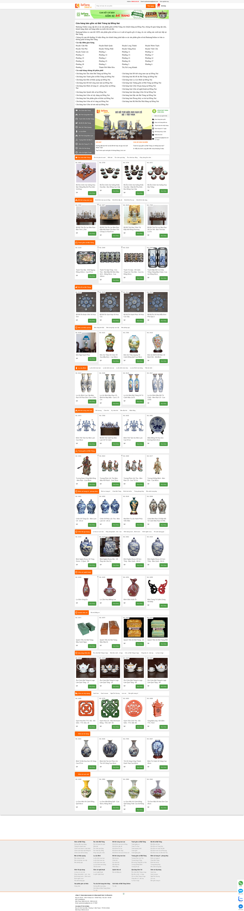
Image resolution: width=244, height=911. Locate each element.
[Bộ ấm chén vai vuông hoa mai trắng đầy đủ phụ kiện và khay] (86, 172)
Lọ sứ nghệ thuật (98, 872)
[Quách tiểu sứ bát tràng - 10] (134, 627)
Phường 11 (126, 52)
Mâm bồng (132, 410)
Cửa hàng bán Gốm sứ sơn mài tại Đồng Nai (92, 104)
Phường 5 (125, 64)
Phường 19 (80, 58)
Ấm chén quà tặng (120, 157)
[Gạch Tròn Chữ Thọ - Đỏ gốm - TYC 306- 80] (134, 708)
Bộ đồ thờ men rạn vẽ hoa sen (120, 852)
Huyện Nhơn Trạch (152, 46)
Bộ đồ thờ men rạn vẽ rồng (102, 200)
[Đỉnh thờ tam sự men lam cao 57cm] (134, 425)
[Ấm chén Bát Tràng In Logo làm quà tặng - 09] (134, 668)
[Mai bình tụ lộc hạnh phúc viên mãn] (134, 506)
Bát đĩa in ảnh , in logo (116, 653)
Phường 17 (149, 55)
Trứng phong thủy (139, 491)
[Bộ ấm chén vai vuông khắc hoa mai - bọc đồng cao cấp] (110, 172)
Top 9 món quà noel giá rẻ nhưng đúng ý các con (111, 150)
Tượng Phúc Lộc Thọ (137, 858)
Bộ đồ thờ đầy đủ (117, 200)
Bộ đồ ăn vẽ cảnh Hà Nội (157, 848)
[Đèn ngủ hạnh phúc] (86, 342)
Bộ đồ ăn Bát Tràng (84, 287)
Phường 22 (149, 58)
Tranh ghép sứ (136, 844)
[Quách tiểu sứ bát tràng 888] (157, 627)
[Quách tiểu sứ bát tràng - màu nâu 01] (110, 627)
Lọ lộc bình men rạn (108, 368)
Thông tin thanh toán (80, 846)
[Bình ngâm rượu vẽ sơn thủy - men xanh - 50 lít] (157, 547)
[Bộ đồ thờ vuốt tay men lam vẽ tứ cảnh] (110, 425)
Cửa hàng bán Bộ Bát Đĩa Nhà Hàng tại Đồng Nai (140, 101)
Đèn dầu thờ (123, 410)
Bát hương (99, 410)
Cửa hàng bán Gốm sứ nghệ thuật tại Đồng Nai (139, 89)
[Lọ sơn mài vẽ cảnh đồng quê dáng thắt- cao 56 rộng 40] (134, 789)
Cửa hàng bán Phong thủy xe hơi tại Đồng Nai (139, 98)
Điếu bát (110, 157)
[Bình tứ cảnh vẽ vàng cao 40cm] (157, 749)
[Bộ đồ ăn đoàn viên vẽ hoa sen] (86, 302)
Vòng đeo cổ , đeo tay (147, 653)
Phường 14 (103, 55)
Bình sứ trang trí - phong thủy (88, 491)
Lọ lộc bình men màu (122, 368)
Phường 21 (126, 58)
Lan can (124, 693)
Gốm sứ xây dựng (84, 693)
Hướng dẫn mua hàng (80, 844)
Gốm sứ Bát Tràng (79, 842)
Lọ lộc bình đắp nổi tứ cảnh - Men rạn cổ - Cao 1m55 (156, 397)
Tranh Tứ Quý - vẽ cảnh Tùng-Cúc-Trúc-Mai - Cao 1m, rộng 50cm (134, 272)
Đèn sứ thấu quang (84, 327)
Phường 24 (80, 61)
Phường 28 (80, 64)
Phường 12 (149, 52)
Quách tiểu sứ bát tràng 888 (157, 640)
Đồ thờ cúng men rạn (85, 200)
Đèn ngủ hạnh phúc (83, 355)
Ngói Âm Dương (115, 693)
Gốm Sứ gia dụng (84, 531)
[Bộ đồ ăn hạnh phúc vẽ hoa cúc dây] (134, 302)
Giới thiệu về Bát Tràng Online (101, 888)
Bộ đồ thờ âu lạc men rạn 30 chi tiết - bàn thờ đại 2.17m (157, 229)
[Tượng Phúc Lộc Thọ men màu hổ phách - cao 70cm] (110, 466)
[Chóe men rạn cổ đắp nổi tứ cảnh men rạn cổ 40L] (157, 506)
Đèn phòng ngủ (125, 327)
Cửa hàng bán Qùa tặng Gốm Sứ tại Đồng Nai (139, 92)
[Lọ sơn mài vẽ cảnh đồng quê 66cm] (86, 789)
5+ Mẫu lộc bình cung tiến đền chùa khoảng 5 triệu (148, 148)
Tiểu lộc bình (148, 368)
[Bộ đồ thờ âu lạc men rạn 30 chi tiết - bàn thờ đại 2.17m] (157, 215)
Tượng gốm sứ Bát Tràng (86, 451)
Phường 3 (102, 64)
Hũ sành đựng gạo (159, 531)
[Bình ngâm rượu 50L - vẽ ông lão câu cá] (110, 547)
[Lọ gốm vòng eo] (86, 587)
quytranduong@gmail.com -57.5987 (88, 903)
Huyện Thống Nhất (106, 49)
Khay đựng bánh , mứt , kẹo (114, 531)
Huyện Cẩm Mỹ (82, 46)
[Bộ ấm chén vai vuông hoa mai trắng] (157, 172)
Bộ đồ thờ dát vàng (141, 200)
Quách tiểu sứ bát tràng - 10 (134, 640)
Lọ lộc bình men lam (95, 368)
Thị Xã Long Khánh (129, 67)
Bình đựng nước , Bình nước (132, 531)
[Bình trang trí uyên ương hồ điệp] (157, 587)
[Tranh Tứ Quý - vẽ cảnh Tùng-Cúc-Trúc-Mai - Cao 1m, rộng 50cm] (134, 257)
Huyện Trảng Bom (129, 49)
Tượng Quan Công (137, 860)
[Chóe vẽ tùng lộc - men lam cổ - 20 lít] (86, 506)
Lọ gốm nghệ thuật (98, 874)
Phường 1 (102, 52)
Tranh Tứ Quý (135, 846)
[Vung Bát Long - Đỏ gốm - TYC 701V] (157, 708)
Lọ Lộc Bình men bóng (136, 368)
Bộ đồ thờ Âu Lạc (129, 200)
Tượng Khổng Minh (137, 864)
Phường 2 (102, 58)
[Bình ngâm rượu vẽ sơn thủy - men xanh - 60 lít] (134, 547)
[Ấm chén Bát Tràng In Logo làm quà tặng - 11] (86, 668)
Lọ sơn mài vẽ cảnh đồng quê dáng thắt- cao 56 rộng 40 (134, 804)
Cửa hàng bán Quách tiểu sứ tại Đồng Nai (91, 92)
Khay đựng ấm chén (145, 157)
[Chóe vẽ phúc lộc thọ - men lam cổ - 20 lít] (110, 506)
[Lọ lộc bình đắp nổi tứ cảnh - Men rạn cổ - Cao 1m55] (157, 383)
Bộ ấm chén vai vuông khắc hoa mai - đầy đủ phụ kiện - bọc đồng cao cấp (134, 187)
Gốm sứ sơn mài (83, 774)
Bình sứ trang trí (105, 491)
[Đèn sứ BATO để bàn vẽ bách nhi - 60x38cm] (157, 342)
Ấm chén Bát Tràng (84, 157)
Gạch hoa (96, 693)
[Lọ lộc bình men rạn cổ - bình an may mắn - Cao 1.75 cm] (110, 383)
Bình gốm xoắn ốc (130, 599)
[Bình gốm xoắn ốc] (134, 587)
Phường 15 (126, 55)
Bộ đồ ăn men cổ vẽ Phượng (159, 850)
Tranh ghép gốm (136, 852)
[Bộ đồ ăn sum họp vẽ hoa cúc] (110, 302)
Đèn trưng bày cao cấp (112, 327)
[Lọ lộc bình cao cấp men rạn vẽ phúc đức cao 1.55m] (86, 383)
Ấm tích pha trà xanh (100, 157)
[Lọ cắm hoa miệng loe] (110, 587)
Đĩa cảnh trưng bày (151, 491)
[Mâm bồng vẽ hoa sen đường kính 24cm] (157, 425)
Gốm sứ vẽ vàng (83, 734)
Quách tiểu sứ (82, 612)
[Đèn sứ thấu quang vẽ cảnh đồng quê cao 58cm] (134, 342)
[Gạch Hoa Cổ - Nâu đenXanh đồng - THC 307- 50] (110, 708)
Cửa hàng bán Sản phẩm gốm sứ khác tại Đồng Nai (95, 98)
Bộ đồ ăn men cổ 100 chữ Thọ (159, 852)
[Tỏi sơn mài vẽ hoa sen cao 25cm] (157, 789)
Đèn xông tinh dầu (99, 327)
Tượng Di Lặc (135, 866)
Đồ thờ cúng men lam (85, 410)
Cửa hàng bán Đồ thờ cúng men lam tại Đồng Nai (94, 83)
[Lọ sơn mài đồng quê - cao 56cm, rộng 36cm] (110, 789)
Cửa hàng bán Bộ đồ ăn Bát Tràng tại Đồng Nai (139, 77)
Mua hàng (92, 193)
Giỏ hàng (163, 6)
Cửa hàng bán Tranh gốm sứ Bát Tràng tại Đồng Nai (95, 77)
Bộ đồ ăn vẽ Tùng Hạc (157, 846)
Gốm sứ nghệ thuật (84, 572)
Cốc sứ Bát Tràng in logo (132, 653)
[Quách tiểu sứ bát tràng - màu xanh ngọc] (86, 627)
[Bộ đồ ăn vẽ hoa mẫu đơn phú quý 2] (157, 302)
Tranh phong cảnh (136, 848)
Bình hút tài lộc (127, 491)
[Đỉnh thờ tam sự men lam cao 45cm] (86, 425)
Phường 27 (149, 61)
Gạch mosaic (104, 693)
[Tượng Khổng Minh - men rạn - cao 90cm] (157, 466)
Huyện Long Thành (129, 46)
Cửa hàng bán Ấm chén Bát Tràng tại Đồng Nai (93, 74)
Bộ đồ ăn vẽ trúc (155, 844)
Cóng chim (77, 886)
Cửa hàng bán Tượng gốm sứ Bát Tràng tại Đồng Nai (141, 83)
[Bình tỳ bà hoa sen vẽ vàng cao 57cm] (86, 749)
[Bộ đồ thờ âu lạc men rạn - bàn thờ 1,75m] (86, 215)
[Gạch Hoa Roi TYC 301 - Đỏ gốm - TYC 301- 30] (86, 708)
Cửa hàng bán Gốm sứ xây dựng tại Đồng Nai (93, 95)
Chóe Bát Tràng (116, 491)
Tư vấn (95, 890)
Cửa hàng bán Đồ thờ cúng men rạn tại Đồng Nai (140, 74)
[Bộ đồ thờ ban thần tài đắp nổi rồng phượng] (134, 215)
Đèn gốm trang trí (133, 693)
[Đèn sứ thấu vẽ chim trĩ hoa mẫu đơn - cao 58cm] (110, 342)
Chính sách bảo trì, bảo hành (82, 848)
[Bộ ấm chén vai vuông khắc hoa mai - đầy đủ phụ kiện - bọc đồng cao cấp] (134, 172)
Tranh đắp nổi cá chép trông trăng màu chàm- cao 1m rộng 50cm (157, 272)
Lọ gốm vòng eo (82, 599)
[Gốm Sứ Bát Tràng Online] (84, 6)
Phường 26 (126, 61)
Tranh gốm (134, 850)
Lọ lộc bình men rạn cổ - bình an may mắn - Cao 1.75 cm (109, 397)
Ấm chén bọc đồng (132, 157)
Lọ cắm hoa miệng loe (108, 599)
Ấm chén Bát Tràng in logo (100, 653)
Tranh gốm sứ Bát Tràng (86, 242)
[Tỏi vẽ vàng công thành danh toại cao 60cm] (134, 749)
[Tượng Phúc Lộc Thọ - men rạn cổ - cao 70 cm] (134, 466)
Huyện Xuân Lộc (82, 52)
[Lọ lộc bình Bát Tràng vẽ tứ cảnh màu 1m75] (134, 383)
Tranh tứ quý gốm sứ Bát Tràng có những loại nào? (148, 145)
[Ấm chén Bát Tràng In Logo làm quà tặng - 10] (110, 668)
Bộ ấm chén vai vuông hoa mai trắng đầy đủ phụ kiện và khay (85, 187)
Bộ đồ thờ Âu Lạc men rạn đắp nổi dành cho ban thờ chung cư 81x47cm (109, 229)
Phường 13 (80, 55)
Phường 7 (79, 67)
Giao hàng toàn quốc (160, 119)
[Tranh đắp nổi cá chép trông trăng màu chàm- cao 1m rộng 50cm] (157, 257)
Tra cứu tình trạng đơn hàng (101, 883)
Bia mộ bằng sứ (95, 612)
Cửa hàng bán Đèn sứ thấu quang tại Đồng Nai (93, 80)
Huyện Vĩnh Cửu (151, 49)
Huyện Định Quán (106, 46)
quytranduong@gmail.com (151, 1)
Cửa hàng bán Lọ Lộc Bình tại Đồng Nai (137, 80)
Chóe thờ (106, 410)
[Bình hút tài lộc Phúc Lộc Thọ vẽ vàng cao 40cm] (110, 749)
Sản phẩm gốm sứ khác (81, 883)
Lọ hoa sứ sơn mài (98, 531)
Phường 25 (103, 61)
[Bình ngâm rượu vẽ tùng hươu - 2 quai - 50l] (86, 547)
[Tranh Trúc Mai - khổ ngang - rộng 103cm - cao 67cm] (86, 257)
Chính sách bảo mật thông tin (82, 850)
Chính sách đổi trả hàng (80, 852)
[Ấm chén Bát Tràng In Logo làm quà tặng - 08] (157, 668)
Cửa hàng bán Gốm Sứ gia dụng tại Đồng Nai (139, 86)
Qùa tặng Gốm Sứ (84, 653)
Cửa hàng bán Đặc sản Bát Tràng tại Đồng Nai (139, 95)
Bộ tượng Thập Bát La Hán (139, 862)
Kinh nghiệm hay (164, 1)
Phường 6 (148, 64)
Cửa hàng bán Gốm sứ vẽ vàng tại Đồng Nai (92, 101)
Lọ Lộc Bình (82, 368)
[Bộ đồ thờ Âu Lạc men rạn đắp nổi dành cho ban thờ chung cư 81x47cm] (110, 215)
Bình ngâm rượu (147, 531)
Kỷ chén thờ (114, 410)
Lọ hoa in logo (159, 653)
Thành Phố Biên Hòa (107, 67)
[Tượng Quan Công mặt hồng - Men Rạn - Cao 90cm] (86, 466)
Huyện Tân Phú (81, 49)
